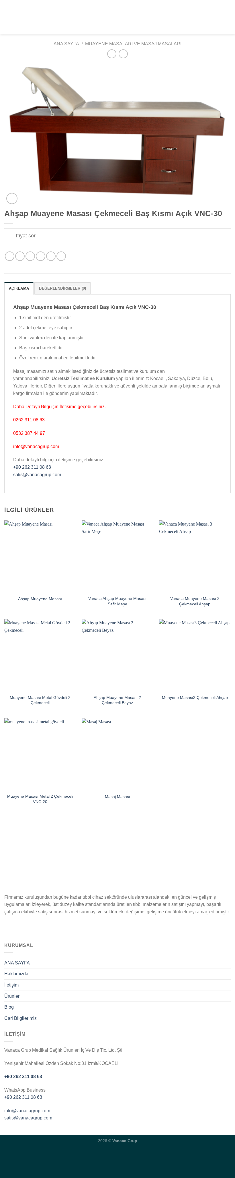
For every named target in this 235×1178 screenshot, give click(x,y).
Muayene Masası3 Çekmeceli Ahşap (195, 697)
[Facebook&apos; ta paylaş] (20, 256)
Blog (9, 1007)
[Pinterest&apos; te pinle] (51, 256)
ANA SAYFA (17, 962)
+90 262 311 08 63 (32, 467)
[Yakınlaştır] (11, 198)
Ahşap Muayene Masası (40, 598)
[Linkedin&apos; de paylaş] (61, 256)
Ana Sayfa (66, 43)
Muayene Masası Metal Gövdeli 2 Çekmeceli (40, 700)
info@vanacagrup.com (27, 1110)
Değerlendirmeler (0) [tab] (62, 288)
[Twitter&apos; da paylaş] (30, 256)
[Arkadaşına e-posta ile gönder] (40, 256)
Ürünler (11, 996)
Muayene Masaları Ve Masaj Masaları (133, 43)
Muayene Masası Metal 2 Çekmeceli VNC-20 (40, 799)
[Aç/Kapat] (9, 236)
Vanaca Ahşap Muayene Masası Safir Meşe (117, 601)
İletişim (11, 985)
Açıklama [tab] (19, 288)
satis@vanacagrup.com (37, 474)
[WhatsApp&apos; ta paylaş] (9, 256)
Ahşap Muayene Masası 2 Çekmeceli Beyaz (117, 700)
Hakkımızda (16, 973)
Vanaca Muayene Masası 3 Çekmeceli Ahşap (195, 601)
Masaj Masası (117, 796)
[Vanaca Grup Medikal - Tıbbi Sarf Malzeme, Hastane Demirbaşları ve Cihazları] (117, 17)
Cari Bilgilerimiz (20, 1018)
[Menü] (7, 17)
